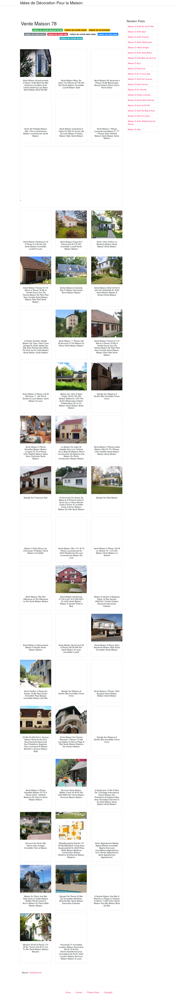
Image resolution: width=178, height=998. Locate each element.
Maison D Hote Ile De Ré (139, 105)
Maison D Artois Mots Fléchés (141, 100)
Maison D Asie (134, 129)
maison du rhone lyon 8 (35, 34)
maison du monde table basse (83, 34)
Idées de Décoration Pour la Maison (51, 2)
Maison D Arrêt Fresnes (138, 36)
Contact (79, 992)
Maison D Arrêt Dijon (137, 31)
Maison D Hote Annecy (138, 84)
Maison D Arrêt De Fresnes (140, 79)
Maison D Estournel (136, 68)
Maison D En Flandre (137, 89)
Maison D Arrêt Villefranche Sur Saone (142, 122)
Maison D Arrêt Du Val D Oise (141, 26)
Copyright (108, 992)
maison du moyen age (57, 34)
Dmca (68, 992)
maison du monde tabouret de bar (47, 30)
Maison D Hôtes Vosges (138, 47)
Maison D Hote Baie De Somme (142, 58)
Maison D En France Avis (139, 73)
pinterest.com (36, 972)
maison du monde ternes (71, 38)
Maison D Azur (134, 63)
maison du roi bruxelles (99, 30)
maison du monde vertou (75, 30)
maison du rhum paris (108, 34)
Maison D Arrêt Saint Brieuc (140, 52)
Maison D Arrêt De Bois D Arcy (141, 110)
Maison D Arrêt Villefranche (140, 42)
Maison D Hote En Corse (139, 115)
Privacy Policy (93, 992)
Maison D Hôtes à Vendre (139, 94)
